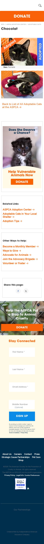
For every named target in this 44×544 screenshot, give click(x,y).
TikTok (34, 496)
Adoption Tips (11, 221)
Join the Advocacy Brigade (19, 259)
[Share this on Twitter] (26, 290)
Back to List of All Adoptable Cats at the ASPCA (22, 105)
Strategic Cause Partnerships (15, 457)
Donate (22, 17)
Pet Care (36, 457)
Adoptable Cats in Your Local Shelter (20, 215)
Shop (21, 460)
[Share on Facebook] (18, 290)
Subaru (22, 517)
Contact (28, 454)
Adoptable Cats (34, 24)
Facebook (10, 496)
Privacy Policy (24, 432)
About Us (6, 454)
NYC (2, 24)
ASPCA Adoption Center (16, 24)
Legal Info (20, 475)
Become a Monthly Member (19, 246)
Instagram (28, 496)
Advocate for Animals (15, 255)
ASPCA (22, 446)
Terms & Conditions (14, 432)
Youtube (22, 496)
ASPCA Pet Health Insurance (22, 526)
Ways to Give (10, 250)
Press (37, 454)
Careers (18, 454)
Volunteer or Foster (14, 263)
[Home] (22, 6)
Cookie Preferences (32, 475)
